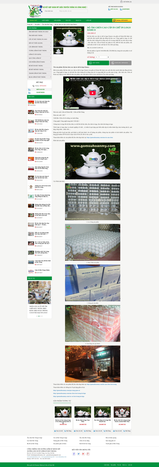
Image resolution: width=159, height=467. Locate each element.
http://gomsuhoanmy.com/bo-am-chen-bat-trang (102, 384)
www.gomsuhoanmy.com (33, 457)
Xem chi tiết (59, 431)
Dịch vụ (78, 20)
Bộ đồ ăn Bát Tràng (36, 65)
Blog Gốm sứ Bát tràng (37, 77)
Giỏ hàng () (127, 1)
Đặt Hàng (68, 431)
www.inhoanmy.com (61, 457)
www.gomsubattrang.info (48, 457)
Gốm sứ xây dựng (35, 54)
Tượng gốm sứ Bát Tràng (38, 50)
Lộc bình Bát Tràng (36, 47)
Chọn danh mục (49, 11)
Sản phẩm (57, 20)
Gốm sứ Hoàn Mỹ (49, 465)
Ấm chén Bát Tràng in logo (38, 31)
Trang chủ (33, 20)
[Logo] (35, 11)
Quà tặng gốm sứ (35, 58)
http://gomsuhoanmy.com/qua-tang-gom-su (66, 390)
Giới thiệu (45, 20)
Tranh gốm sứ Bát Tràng (37, 73)
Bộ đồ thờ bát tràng (36, 69)
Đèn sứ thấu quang (36, 43)
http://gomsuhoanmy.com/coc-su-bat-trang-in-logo (68, 396)
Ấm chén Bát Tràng (47, 24)
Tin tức (68, 20)
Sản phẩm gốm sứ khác (37, 62)
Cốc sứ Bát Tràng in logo (38, 39)
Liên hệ (88, 20)
